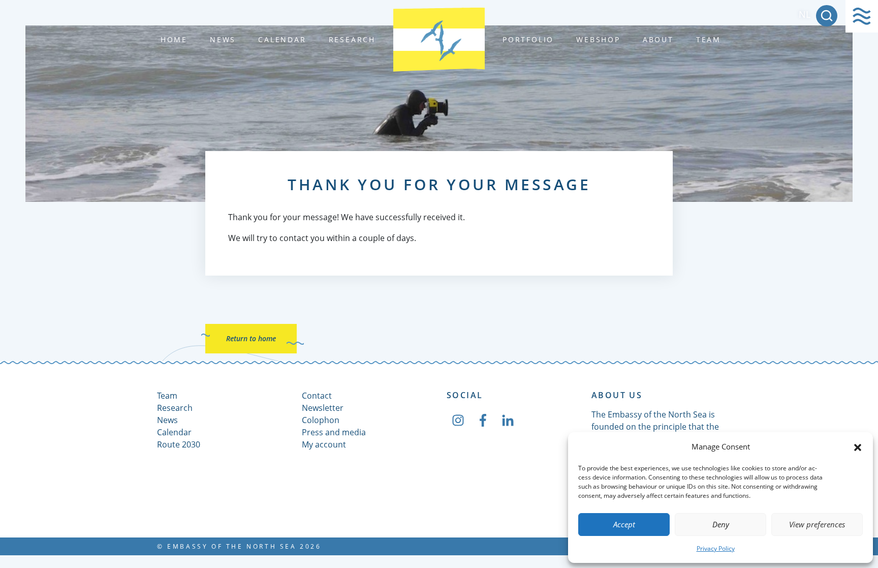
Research (352, 39)
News (223, 39)
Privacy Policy (716, 548)
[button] (858, 446)
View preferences (817, 524)
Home (174, 39)
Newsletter (322, 407)
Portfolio (528, 39)
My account (324, 444)
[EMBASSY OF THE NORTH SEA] (439, 40)
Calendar (282, 39)
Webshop (598, 39)
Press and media (334, 432)
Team (708, 39)
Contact (317, 395)
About (658, 39)
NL (804, 14)
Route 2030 (178, 444)
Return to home (251, 338)
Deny (720, 524)
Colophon (320, 420)
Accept (624, 524)
